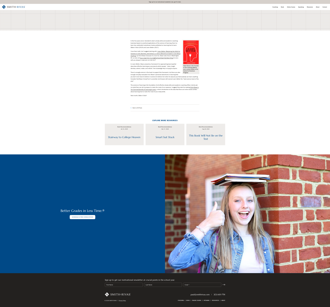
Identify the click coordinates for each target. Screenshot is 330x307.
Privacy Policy (122, 300)
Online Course (196, 300)
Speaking (207, 300)
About (223, 300)
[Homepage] (13, 7)
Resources (215, 300)
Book (188, 300)
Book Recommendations (160, 25)
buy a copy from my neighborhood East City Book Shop (156, 58)
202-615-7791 (219, 294)
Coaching (181, 300)
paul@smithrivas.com (200, 294)
